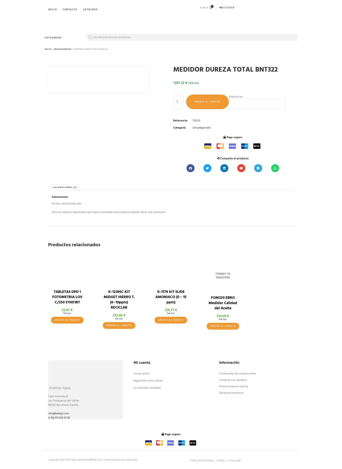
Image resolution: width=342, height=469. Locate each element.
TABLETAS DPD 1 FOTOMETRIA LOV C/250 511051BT (67, 297)
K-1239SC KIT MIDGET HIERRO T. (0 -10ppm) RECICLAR (119, 300)
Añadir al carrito (207, 101)
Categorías (53, 38)
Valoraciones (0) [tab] (65, 187)
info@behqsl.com (58, 413)
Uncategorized (62, 49)
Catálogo (90, 9)
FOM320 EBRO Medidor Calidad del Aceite (223, 303)
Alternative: (236, 96)
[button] (190, 168)
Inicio (52, 9)
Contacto (70, 9)
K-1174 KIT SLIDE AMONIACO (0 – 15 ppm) (170, 297)
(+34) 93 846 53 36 (59, 417)
